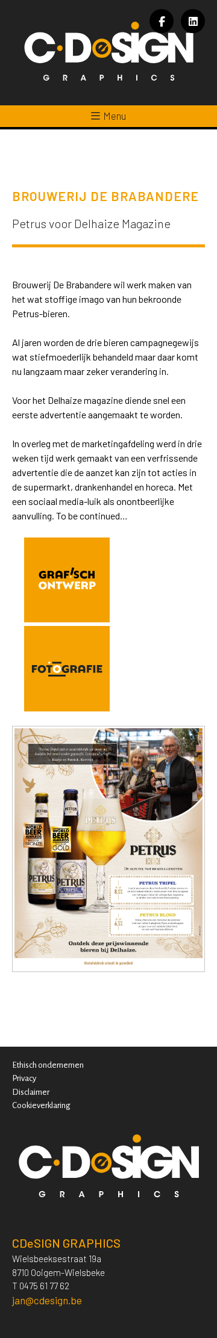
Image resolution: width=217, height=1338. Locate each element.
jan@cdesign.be (47, 1300)
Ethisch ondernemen (48, 1065)
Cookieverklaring (41, 1105)
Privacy (24, 1078)
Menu (114, 116)
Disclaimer (30, 1092)
